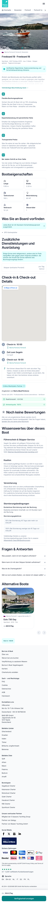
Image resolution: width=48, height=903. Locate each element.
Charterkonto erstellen (10, 672)
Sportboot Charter (8, 807)
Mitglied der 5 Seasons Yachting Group (16, 817)
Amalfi (4, 777)
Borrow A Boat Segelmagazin (12, 665)
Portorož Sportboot (41, 10)
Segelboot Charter (8, 786)
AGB (3, 692)
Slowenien (18, 10)
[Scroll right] (45, 10)
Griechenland (6, 731)
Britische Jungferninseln (10, 746)
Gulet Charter (6, 797)
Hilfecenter (6, 705)
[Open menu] (43, 3)
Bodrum (4, 773)
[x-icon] (9, 834)
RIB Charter (6, 804)
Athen (4, 762)
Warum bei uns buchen (10, 658)
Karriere (4, 669)
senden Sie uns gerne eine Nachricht (15, 422)
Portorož (28, 10)
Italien (4, 739)
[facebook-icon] (3, 834)
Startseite (7, 10)
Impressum (6, 696)
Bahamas (5, 749)
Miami (4, 766)
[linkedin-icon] (19, 834)
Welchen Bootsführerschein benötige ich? (23, 452)
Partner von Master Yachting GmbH (15, 824)
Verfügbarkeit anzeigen (24, 898)
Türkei (4, 742)
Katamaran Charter (9, 789)
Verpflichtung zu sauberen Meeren (14, 661)
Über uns (5, 654)
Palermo (5, 769)
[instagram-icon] (14, 834)
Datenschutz (6, 689)
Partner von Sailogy (9, 820)
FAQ (3, 681)
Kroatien (5, 735)
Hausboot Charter (8, 800)
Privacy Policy (29, 863)
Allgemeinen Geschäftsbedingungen (17, 540)
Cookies (5, 685)
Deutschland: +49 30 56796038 (14, 712)
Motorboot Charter (8, 793)
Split (3, 759)
